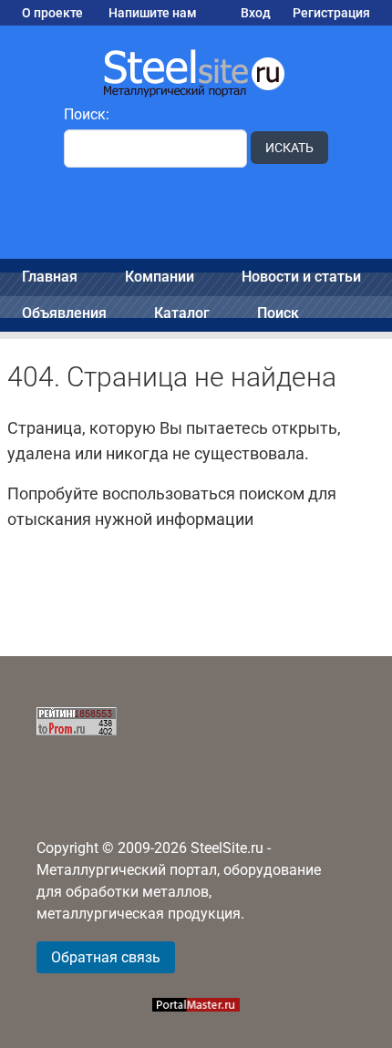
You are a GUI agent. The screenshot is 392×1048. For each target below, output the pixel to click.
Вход (256, 12)
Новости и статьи (301, 276)
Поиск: (86, 114)
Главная (49, 276)
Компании (159, 276)
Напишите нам (152, 12)
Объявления (64, 313)
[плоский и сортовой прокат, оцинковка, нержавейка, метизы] (196, 72)
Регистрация (331, 12)
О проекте (52, 12)
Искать (289, 147)
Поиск (278, 313)
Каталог (182, 313)
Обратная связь (105, 957)
